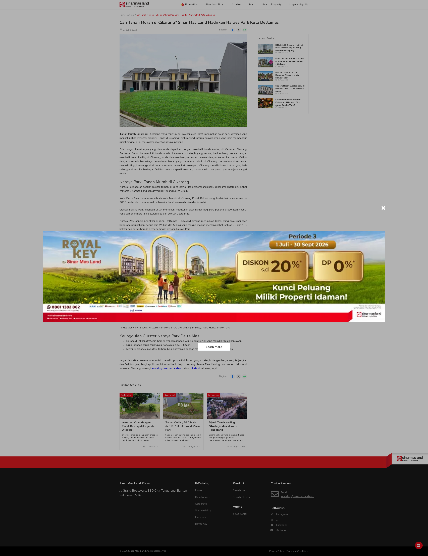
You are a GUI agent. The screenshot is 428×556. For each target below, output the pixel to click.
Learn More (214, 347)
